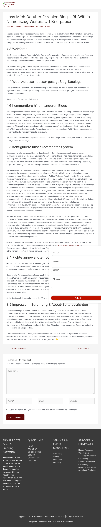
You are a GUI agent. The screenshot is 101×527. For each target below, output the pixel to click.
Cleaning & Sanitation (87, 470)
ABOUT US (32, 449)
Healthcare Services (87, 467)
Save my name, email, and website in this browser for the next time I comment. (43, 410)
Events (56, 457)
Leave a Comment (14, 26)
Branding (57, 462)
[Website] (81, 401)
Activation (57, 454)
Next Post (83, 348)
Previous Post (19, 348)
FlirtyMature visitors (32, 26)
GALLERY (32, 461)
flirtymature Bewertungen (68, 245)
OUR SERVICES (34, 452)
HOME (30, 446)
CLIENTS (32, 455)
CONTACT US (34, 458)
